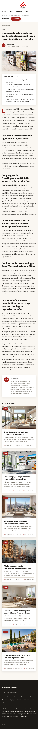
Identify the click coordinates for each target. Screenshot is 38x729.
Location (19, 11)
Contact (16, 19)
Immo (12, 11)
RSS (3, 702)
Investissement (15, 15)
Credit (4, 15)
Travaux (27, 11)
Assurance (26, 15)
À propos (5, 18)
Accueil (5, 11)
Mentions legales (29, 700)
